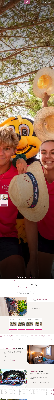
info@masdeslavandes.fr (16, 360)
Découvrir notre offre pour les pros (39, 384)
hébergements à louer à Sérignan (34, 291)
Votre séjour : (19, 276)
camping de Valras (37, 290)
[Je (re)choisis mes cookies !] (1, 398)
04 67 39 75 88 (48, 3)
